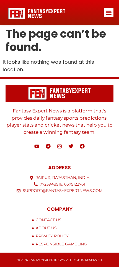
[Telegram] (48, 146)
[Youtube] (37, 146)
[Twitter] (71, 146)
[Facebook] (82, 146)
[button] (108, 12)
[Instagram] (59, 146)
